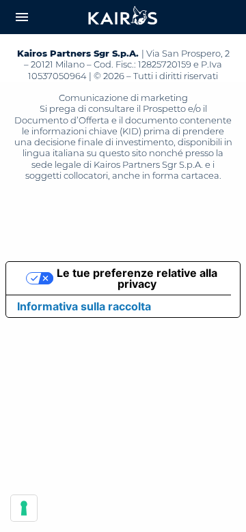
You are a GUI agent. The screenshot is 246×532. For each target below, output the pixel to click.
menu (22, 17)
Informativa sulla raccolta (84, 306)
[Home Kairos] (123, 17)
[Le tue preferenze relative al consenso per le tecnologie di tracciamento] (24, 508)
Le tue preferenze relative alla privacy (137, 278)
